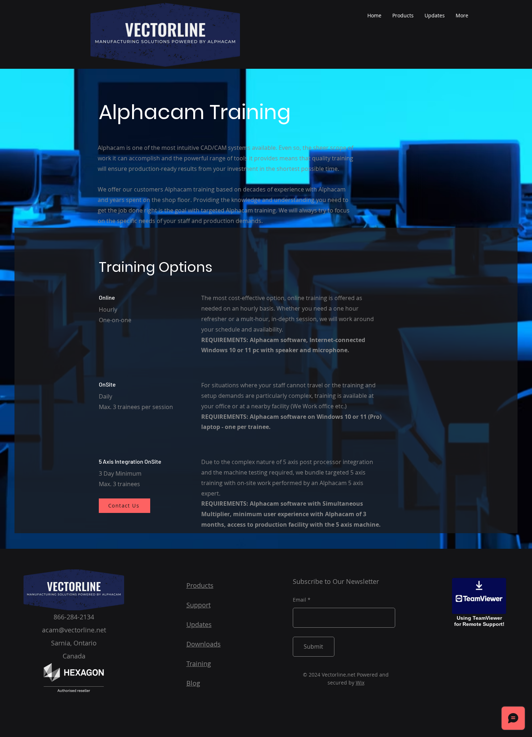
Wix (360, 682)
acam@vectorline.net (74, 630)
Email (299, 599)
